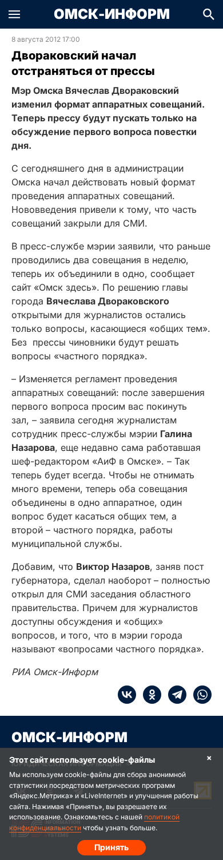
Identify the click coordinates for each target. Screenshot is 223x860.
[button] (14, 14)
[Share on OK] (148, 694)
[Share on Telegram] (173, 694)
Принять (111, 847)
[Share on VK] (127, 694)
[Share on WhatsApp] (199, 694)
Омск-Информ (112, 14)
